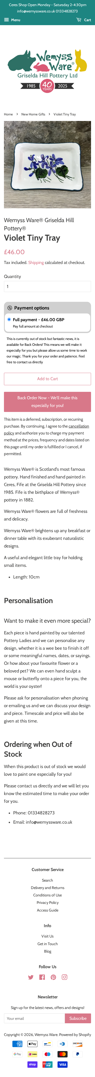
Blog (47, 951)
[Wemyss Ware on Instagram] (64, 978)
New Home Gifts (33, 114)
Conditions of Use (47, 895)
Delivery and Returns (47, 887)
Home (8, 114)
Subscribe (78, 1018)
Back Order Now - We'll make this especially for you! (47, 401)
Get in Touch (47, 943)
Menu (15, 19)
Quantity (12, 276)
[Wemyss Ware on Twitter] (31, 978)
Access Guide (47, 910)
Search (47, 880)
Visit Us (47, 936)
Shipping (36, 262)
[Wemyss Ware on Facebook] (42, 978)
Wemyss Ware (46, 1034)
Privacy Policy (48, 902)
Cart (87, 19)
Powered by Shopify (75, 1034)
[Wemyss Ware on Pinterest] (53, 978)
